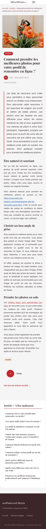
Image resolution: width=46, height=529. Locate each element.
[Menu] (33, 2)
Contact (30, 516)
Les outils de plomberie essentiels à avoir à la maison (22, 427)
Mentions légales (17, 516)
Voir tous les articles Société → (17, 385)
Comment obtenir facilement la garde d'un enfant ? (22, 446)
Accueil (5, 8)
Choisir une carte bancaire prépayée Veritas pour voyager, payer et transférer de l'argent (22, 437)
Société (12, 8)
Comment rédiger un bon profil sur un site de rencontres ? (22, 453)
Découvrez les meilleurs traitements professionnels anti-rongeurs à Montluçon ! (22, 478)
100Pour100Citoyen (13, 502)
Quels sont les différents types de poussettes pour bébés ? (19, 461)
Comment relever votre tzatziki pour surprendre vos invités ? (20, 414)
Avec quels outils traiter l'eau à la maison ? (23, 421)
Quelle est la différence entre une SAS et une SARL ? (22, 469)
